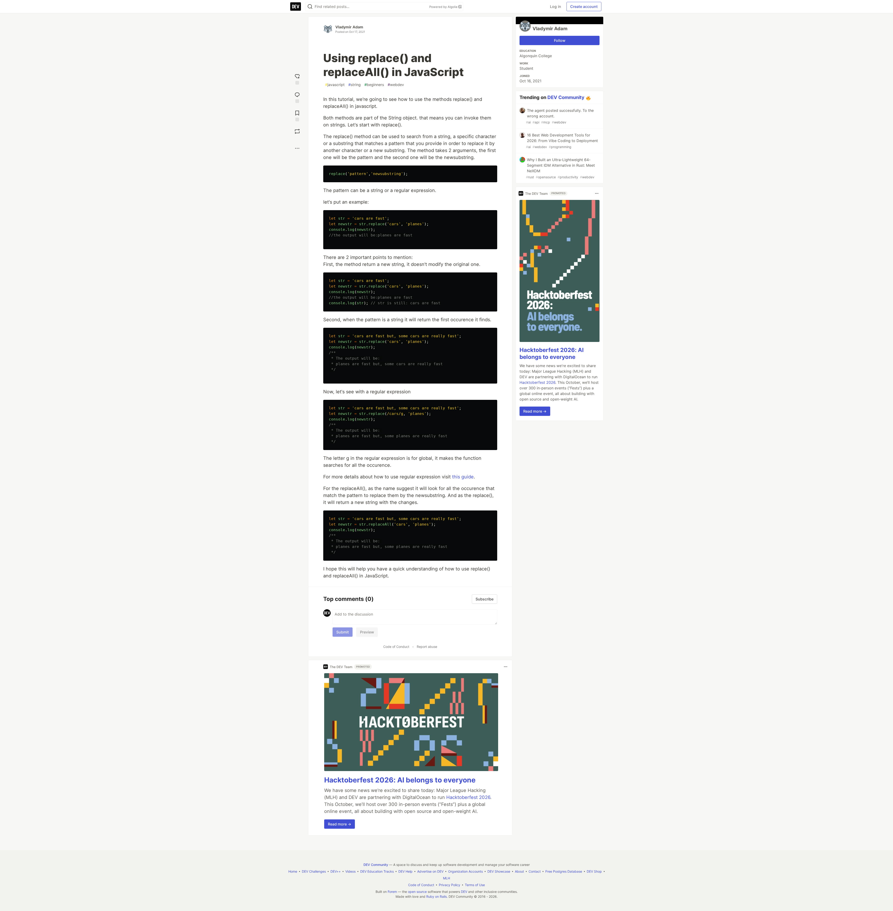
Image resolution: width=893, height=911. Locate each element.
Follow (559, 40)
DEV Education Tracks (377, 871)
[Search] (310, 6)
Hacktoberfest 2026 (468, 797)
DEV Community (565, 97)
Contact (535, 871)
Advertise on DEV (430, 871)
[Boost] (297, 131)
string (354, 84)
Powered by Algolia (443, 7)
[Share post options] (297, 148)
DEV (464, 892)
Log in (555, 6)
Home (292, 871)
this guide (463, 477)
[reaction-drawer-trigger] (297, 78)
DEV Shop (594, 871)
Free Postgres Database (563, 871)
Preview (367, 632)
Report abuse (427, 647)
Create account (584, 6)
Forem (392, 892)
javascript (335, 84)
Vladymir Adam (349, 27)
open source (417, 892)
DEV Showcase (498, 871)
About (519, 871)
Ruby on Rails (436, 896)
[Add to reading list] (297, 115)
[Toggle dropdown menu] (505, 666)
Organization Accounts (465, 871)
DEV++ (335, 871)
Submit (342, 632)
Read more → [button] (339, 824)
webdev (396, 84)
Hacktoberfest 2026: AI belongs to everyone (400, 780)
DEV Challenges (314, 871)
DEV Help (405, 871)
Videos (350, 871)
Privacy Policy (449, 885)
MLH (446, 878)
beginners (374, 84)
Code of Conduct (396, 647)
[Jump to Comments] (297, 97)
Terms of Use (475, 885)
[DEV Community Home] (295, 6)
